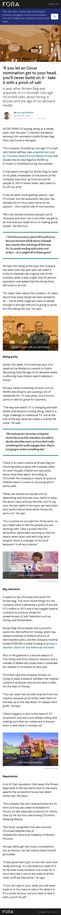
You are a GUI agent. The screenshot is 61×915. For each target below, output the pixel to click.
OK (54, 16)
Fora (43, 912)
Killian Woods (25, 112)
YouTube (57, 63)
